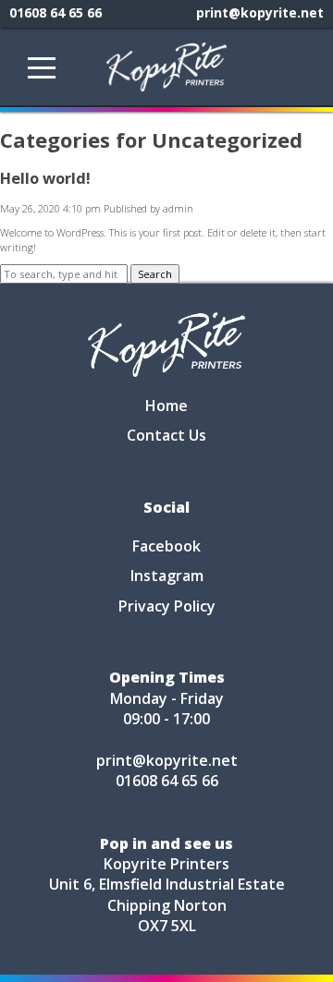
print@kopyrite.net (260, 12)
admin (178, 208)
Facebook (166, 546)
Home (166, 405)
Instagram (167, 575)
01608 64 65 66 (55, 12)
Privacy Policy (167, 606)
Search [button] (155, 274)
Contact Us (166, 435)
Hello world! (45, 177)
